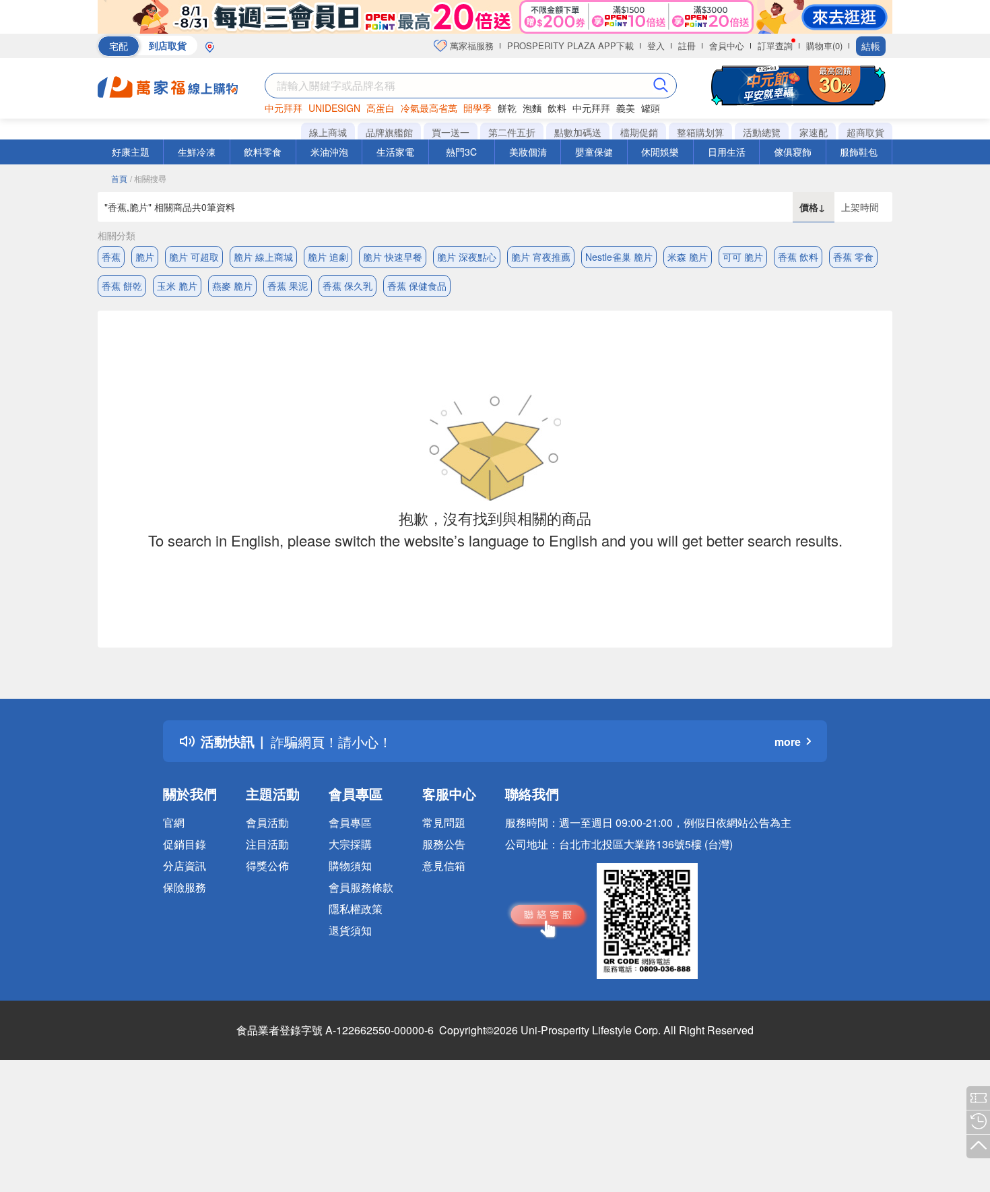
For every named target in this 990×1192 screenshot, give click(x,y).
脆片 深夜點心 (466, 256)
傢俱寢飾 (793, 151)
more (787, 741)
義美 (625, 108)
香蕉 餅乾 (122, 285)
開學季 (477, 108)
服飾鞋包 (859, 151)
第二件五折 (511, 132)
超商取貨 (865, 132)
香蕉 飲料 (798, 256)
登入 (656, 45)
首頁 (119, 178)
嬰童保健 (594, 151)
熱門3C (461, 151)
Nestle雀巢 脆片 (619, 256)
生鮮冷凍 (197, 151)
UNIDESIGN (334, 108)
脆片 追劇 (328, 256)
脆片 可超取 (194, 256)
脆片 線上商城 (263, 256)
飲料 (557, 108)
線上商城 (328, 132)
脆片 (144, 256)
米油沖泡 (329, 151)
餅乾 (507, 108)
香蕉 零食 (853, 256)
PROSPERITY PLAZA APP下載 (570, 45)
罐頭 (650, 108)
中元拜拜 (283, 108)
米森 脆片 (687, 256)
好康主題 (131, 151)
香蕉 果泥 (287, 285)
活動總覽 (762, 132)
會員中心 (726, 45)
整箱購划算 (700, 132)
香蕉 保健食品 (417, 285)
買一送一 (450, 132)
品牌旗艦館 (389, 132)
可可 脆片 (743, 256)
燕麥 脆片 (232, 285)
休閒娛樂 (660, 151)
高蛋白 (380, 108)
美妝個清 (528, 151)
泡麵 (532, 108)
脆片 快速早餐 (392, 256)
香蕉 (111, 256)
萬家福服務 (470, 45)
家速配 (813, 132)
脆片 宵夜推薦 (540, 256)
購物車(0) (824, 45)
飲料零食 (263, 151)
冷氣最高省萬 (429, 108)
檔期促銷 (639, 132)
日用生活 (727, 151)
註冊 (687, 45)
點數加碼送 (577, 132)
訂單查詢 (775, 45)
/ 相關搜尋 (148, 178)
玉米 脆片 (177, 285)
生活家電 (395, 151)
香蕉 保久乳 (347, 285)
